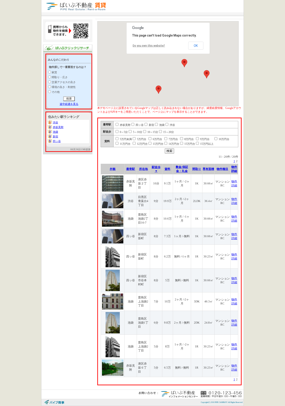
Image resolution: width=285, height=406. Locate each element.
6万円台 (157, 139)
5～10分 (137, 132)
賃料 (167, 169)
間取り (196, 169)
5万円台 (141, 139)
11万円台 (124, 143)
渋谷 (55, 122)
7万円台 (173, 139)
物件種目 (222, 169)
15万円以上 (207, 143)
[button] (184, 63)
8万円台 (189, 139)
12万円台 (142, 143)
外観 (113, 169)
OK (196, 45)
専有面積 (208, 169)
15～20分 (168, 132)
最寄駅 (130, 169)
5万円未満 (125, 139)
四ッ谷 (57, 141)
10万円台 (223, 139)
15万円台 (189, 143)
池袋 (55, 131)
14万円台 (173, 143)
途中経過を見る (69, 104)
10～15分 (152, 132)
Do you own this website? (149, 45)
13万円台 (157, 143)
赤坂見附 (58, 127)
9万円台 (205, 139)
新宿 (55, 136)
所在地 (143, 169)
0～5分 (123, 132)
